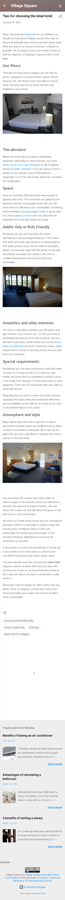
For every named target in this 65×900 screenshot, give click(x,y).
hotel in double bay (14, 627)
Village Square (24, 5)
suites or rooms (23, 215)
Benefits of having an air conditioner (28, 735)
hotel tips (34, 627)
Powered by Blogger (34, 887)
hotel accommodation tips (18, 620)
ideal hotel (30, 34)
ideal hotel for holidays (16, 634)
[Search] (60, 7)
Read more (55, 764)
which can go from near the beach (21, 164)
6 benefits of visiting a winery (23, 818)
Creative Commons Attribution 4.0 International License (36, 879)
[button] (60, 17)
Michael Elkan (40, 893)
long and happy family (34, 211)
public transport (22, 168)
